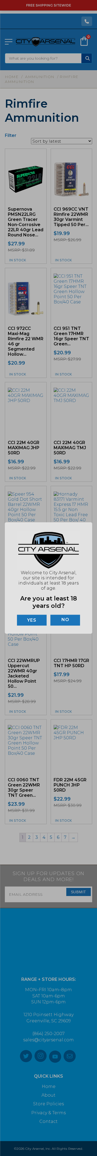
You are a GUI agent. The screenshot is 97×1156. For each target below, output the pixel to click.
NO (65, 619)
